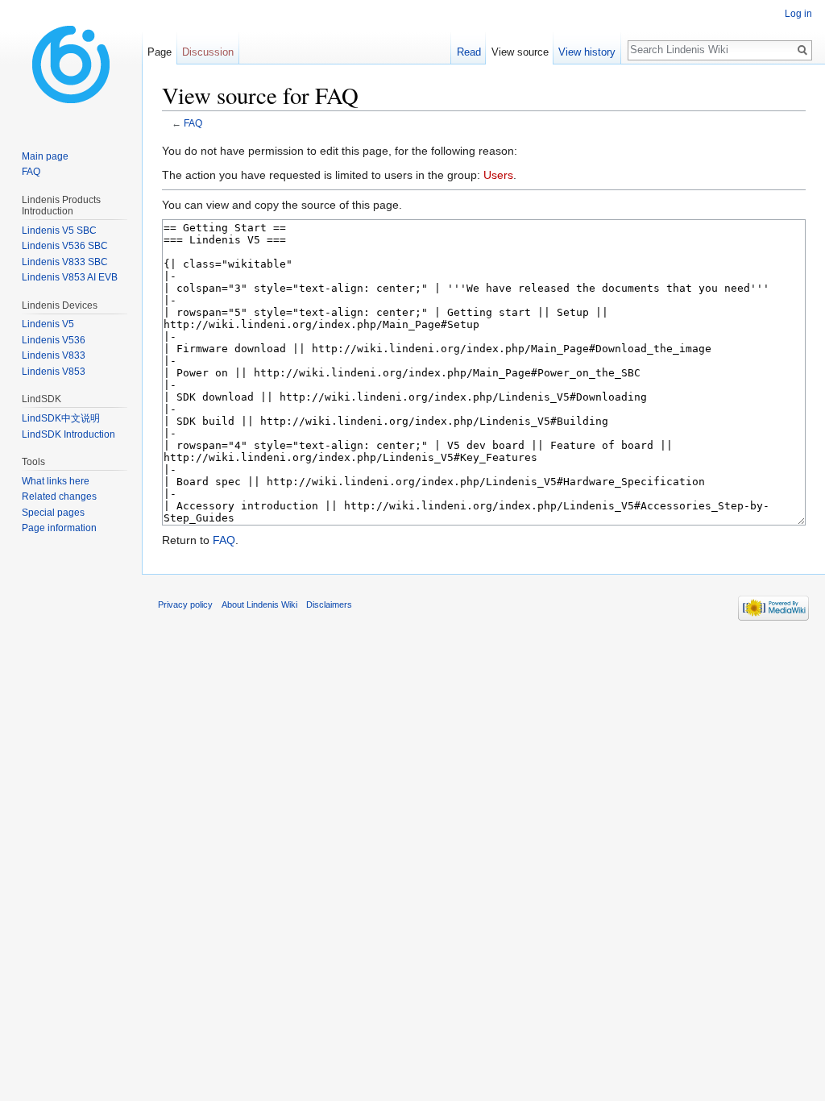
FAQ (193, 123)
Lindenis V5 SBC (59, 230)
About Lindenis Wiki (259, 604)
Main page (45, 156)
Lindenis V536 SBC (65, 245)
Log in (798, 13)
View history (587, 52)
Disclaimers (329, 604)
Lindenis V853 (53, 371)
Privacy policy (185, 604)
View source (520, 52)
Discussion (208, 52)
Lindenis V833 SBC (65, 262)
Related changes (59, 496)
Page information (59, 528)
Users (498, 174)
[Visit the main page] (70, 64)
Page (159, 52)
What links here (55, 481)
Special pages (53, 512)
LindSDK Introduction (68, 434)
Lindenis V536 (53, 340)
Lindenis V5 (48, 324)
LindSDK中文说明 (61, 418)
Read (469, 52)
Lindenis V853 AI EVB (70, 277)
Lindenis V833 (53, 355)
